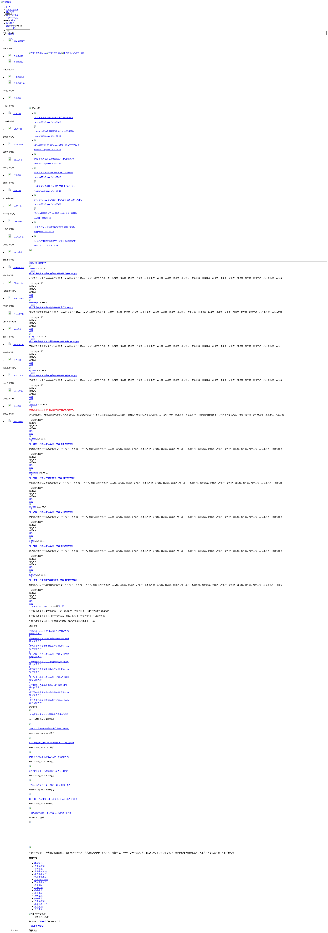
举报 (31, 294)
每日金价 (38, 909)
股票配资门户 (40, 904)
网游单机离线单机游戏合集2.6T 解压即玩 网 (49, 757)
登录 (14, 28)
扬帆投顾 (38, 890)
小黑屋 (32, 926)
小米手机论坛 (40, 871)
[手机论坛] (6, 2)
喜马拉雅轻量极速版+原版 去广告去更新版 (48, 714)
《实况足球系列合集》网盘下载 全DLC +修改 (49, 785)
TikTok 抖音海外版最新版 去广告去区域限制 (49, 728)
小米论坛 (38, 893)
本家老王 (33, 404)
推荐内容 (33, 263)
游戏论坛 (38, 906)
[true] (324, 33)
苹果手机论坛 (40, 877)
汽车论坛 (38, 888)
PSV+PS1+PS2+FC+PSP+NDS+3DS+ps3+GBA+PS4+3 (53, 799)
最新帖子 (42, 263)
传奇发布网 (39, 866)
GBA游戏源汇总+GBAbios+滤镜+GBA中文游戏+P (51, 743)
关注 (33, 271)
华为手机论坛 (40, 874)
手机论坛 (38, 863)
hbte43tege (33, 302)
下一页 (61, 606)
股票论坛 (38, 885)
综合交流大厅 (37, 283)
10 (39, 606)
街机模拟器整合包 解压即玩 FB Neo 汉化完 (48, 771)
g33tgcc (32, 336)
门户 (8, 7)
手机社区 (38, 869)
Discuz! (42, 921)
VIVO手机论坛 (41, 879)
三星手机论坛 (40, 882)
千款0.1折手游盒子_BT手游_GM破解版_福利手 (50, 813)
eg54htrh (32, 370)
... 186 (43, 606)
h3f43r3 (32, 575)
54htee (32, 268)
